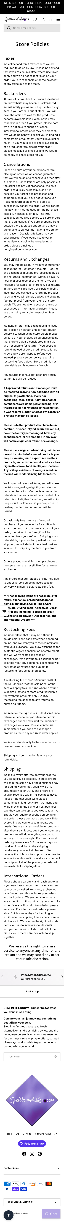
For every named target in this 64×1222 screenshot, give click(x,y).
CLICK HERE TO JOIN (40, 3)
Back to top (32, 991)
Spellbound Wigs (19, 1213)
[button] (50, 19)
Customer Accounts (34, 268)
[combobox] (32, 28)
